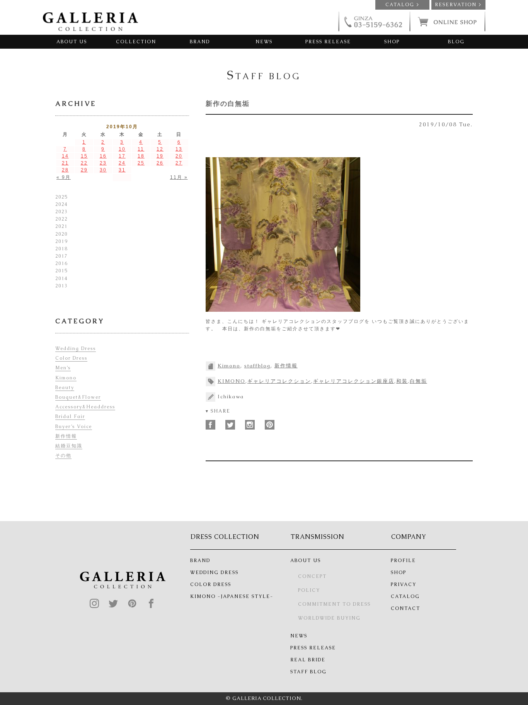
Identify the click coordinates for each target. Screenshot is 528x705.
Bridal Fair (70, 416)
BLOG (456, 42)
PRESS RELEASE (328, 42)
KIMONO (231, 381)
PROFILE (403, 560)
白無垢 (418, 381)
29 (84, 170)
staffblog (257, 365)
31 (122, 170)
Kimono (229, 365)
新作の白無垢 (228, 103)
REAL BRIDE (307, 660)
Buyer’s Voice (73, 426)
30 (103, 170)
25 (141, 163)
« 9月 (63, 177)
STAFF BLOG (308, 672)
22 (84, 163)
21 (65, 163)
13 (178, 149)
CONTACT (405, 608)
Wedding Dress (75, 348)
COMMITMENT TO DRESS (334, 604)
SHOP (392, 42)
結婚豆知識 (68, 446)
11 (141, 149)
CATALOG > (402, 5)
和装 (402, 381)
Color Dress (71, 358)
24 (122, 163)
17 (122, 156)
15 (84, 156)
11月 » (179, 177)
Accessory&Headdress (85, 407)
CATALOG (405, 596)
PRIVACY (403, 584)
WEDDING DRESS (214, 572)
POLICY (309, 590)
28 (65, 170)
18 (141, 156)
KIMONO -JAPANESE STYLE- (231, 596)
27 (178, 163)
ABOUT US (71, 42)
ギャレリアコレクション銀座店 (353, 381)
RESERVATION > (458, 5)
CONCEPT (312, 576)
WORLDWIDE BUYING (329, 618)
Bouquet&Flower (78, 397)
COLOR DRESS (210, 584)
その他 (63, 455)
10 (122, 149)
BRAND (200, 42)
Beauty (64, 387)
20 (178, 156)
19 (160, 156)
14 (65, 156)
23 (103, 163)
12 (160, 149)
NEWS (264, 42)
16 (103, 156)
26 (160, 163)
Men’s (63, 368)
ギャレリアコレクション (279, 381)
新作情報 (286, 365)
